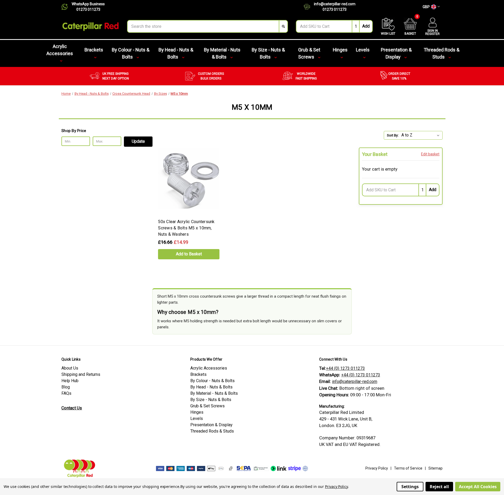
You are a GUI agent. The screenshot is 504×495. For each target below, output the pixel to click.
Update (138, 141)
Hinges (340, 49)
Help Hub (69, 380)
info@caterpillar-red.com (334, 4)
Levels (363, 49)
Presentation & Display (396, 53)
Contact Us (71, 408)
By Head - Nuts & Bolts (176, 53)
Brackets (94, 49)
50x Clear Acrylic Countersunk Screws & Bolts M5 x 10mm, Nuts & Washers (186, 228)
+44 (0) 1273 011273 (345, 368)
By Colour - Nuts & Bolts (130, 53)
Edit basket (430, 154)
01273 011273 (88, 9)
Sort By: (392, 135)
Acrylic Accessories (59, 50)
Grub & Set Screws (309, 53)
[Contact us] (309, 7)
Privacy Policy (376, 468)
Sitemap (435, 468)
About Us (69, 368)
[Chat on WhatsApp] (66, 7)
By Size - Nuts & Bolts (268, 53)
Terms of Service (408, 468)
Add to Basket (189, 253)
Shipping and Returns (80, 374)
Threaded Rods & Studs (441, 53)
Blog (65, 387)
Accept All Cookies (478, 486)
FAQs (66, 393)
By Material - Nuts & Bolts (222, 53)
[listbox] (421, 135)
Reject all (439, 486)
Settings (410, 486)
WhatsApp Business (88, 4)
